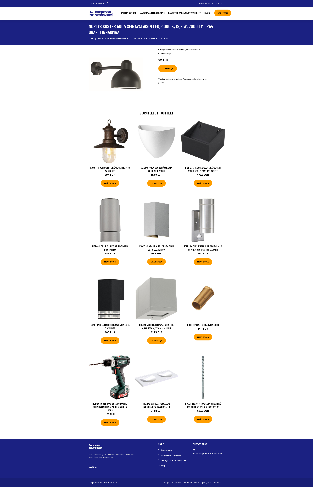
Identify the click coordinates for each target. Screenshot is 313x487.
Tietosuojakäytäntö (203, 482)
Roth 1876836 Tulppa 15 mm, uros (203, 324)
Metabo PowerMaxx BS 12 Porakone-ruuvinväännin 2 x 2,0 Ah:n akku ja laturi (110, 407)
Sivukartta (218, 482)
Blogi (207, 13)
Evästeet (188, 482)
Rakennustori (128, 13)
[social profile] (107, 3)
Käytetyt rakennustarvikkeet (184, 13)
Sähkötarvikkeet (177, 49)
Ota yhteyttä (176, 482)
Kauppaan (223, 13)
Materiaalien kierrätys (152, 13)
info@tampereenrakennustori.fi (210, 3)
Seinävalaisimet (193, 49)
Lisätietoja (167, 68)
